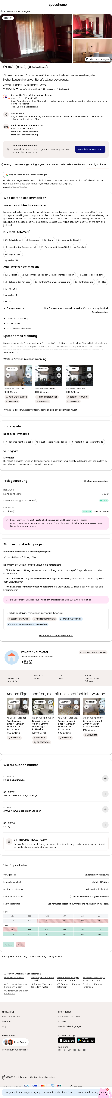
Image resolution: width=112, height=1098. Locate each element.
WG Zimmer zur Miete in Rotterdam (68, 985)
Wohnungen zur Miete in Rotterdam (42, 979)
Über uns (6, 1021)
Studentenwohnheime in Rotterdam (16, 992)
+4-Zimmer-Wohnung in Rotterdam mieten (42, 985)
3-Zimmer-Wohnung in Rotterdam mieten (94, 979)
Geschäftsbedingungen (70, 1026)
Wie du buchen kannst (73, 164)
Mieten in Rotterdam (14, 977)
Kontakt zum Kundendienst (15, 1049)
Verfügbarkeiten (98, 164)
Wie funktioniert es (11, 1016)
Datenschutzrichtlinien (69, 1016)
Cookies (62, 1021)
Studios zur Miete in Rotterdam (92, 985)
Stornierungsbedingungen (29, 164)
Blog (4, 1026)
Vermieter (52, 164)
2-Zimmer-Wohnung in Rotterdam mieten (68, 979)
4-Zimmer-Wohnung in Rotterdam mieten (15, 985)
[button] (98, 59)
